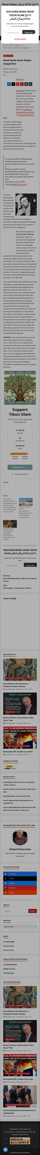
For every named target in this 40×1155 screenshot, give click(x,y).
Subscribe (29, 33)
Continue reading (20, 39)
